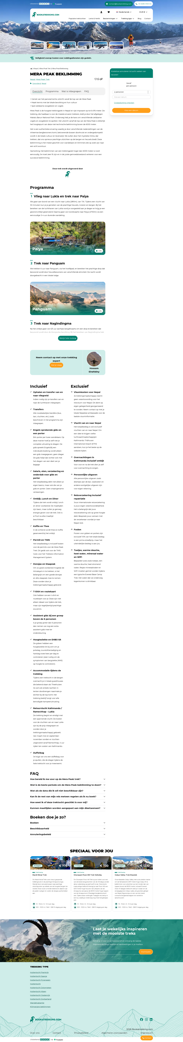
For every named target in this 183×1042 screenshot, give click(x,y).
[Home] (31, 68)
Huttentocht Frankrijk (39, 972)
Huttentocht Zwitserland (40, 999)
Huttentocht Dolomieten (40, 988)
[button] (96, 79)
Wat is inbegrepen (71, 91)
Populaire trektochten (77, 18)
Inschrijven (145, 952)
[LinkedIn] (151, 1020)
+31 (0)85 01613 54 (144, 4)
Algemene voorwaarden (114, 1033)
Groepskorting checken (124, 103)
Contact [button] (148, 1038)
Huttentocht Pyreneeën (40, 980)
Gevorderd (36, 83)
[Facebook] (142, 1020)
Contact (147, 18)
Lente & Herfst (94, 18)
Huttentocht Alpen (38, 991)
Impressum (146, 1033)
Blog (139, 18)
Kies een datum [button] (131, 110)
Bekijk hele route (67, 338)
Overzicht (37, 91)
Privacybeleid (81, 1033)
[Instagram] (146, 1020)
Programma (52, 91)
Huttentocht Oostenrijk (40, 995)
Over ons (35, 1033)
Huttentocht (35, 984)
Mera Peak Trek (43, 79)
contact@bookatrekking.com (120, 4)
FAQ (86, 91)
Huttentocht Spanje (38, 976)
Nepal (32, 79)
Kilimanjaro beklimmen (40, 1007)
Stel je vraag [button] (56, 365)
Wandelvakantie (37, 1003)
